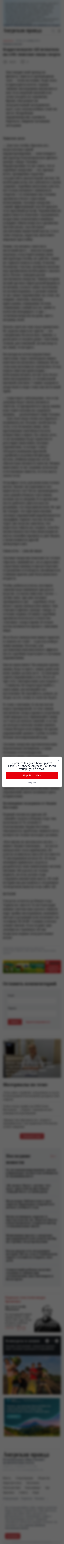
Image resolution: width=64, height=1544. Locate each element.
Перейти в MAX (32, 775)
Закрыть (32, 782)
